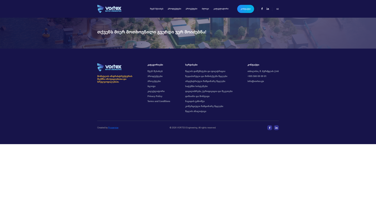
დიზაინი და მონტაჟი (197, 96)
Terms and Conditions (158, 101)
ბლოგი (205, 9)
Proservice (113, 127)
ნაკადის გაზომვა (195, 101)
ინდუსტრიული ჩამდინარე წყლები (205, 81)
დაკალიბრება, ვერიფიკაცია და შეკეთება (209, 91)
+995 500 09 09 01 (256, 76)
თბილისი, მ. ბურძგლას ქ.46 (263, 71)
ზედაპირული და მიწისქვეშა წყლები (206, 76)
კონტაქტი (246, 9)
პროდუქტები (174, 9)
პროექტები (191, 9)
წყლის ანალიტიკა (195, 111)
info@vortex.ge (255, 81)
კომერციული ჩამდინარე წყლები (204, 106)
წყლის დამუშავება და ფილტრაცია (205, 71)
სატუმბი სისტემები (196, 86)
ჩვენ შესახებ (156, 9)
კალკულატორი (221, 9)
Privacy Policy (154, 96)
